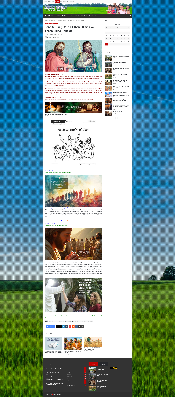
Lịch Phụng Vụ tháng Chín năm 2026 (121, 56)
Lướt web (77, 15)
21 (121, 38)
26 (113, 41)
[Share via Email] (79, 326)
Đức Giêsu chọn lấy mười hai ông (65, 321)
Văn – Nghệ (84, 15)
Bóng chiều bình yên (117, 111)
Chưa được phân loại (71, 383)
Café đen (58, 20)
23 (128, 38)
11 (110, 35)
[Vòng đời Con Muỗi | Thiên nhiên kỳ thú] (108, 76)
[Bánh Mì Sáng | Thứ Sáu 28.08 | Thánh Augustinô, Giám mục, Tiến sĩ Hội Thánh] (108, 107)
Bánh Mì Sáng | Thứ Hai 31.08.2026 (121, 68)
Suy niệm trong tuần (71, 385)
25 (110, 41)
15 (124, 35)
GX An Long (50, 15)
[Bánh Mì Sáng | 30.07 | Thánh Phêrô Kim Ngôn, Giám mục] (93, 342)
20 (117, 38)
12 (113, 35)
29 (124, 41)
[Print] (82, 326)
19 (113, 38)
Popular (103, 364)
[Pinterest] (70, 326)
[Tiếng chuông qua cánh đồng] (108, 64)
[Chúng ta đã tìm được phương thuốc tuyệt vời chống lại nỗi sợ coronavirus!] (53, 343)
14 (121, 35)
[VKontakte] (76, 326)
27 (117, 41)
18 (110, 38)
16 (128, 35)
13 (117, 35)
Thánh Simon (90, 321)
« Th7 (106, 47)
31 (106, 44)
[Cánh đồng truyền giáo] (56, 8)
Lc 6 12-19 (78, 321)
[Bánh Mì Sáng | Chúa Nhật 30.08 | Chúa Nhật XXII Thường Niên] (108, 82)
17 (106, 38)
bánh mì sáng (54, 321)
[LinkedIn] (63, 326)
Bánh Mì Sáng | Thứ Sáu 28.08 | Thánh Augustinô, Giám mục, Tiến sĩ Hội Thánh (121, 107)
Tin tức (70, 15)
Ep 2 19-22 (74, 321)
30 (128, 41)
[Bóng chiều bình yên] (108, 113)
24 (106, 41)
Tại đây (61, 167)
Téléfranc (49, 37)
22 (124, 38)
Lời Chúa (64, 15)
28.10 (50, 321)
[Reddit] (73, 326)
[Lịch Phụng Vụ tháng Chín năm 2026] (108, 58)
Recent (93, 364)
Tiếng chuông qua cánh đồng (119, 62)
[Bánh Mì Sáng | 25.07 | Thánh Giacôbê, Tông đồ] (73, 343)
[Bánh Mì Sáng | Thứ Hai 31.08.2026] (108, 70)
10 (106, 35)
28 (121, 41)
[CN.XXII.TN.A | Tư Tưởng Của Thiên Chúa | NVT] (108, 88)
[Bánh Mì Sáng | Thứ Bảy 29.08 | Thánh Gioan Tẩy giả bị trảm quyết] (108, 101)
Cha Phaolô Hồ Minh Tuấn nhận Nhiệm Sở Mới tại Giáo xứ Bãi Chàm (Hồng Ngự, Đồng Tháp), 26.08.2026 (121, 94)
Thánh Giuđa (84, 321)
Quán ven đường (93, 15)
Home (47, 20)
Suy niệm (58, 15)
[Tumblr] (66, 326)
